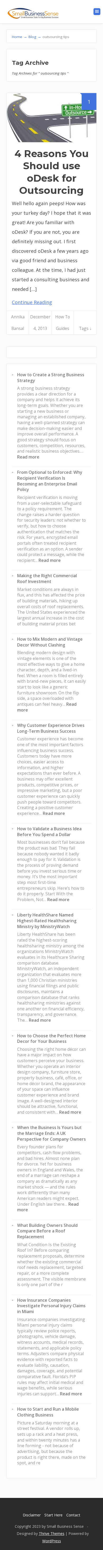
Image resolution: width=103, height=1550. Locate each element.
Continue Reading (32, 302)
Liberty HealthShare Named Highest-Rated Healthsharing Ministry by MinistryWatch (47, 920)
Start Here (53, 1514)
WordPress (51, 1540)
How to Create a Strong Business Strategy (50, 377)
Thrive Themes (51, 1533)
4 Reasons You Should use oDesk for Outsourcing (52, 172)
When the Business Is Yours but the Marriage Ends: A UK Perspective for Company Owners (51, 1133)
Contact (73, 1514)
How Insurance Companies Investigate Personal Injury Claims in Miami (51, 1305)
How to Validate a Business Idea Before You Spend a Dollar (49, 831)
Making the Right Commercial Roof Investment (47, 578)
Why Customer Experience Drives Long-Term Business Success (51, 728)
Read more (28, 457)
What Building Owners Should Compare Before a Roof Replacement (47, 1231)
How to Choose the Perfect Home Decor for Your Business (51, 1038)
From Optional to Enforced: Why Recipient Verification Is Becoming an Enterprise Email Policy (49, 480)
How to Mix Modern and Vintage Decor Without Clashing (50, 642)
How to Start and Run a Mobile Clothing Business (48, 1412)
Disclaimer (32, 1514)
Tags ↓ (85, 328)
